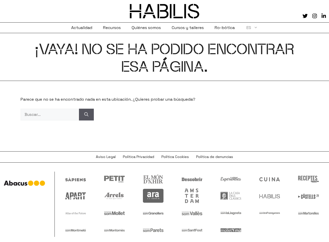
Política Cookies (175, 156)
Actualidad (81, 27)
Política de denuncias (214, 156)
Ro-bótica (225, 27)
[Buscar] (86, 114)
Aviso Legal (106, 156)
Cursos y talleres (188, 27)
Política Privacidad (138, 156)
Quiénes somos (146, 27)
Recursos (112, 27)
